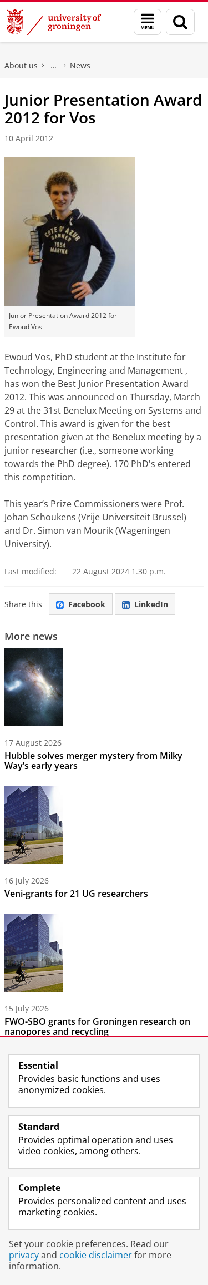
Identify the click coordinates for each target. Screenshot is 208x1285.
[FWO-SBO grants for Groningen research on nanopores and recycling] (33, 953)
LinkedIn (151, 604)
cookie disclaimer (95, 1255)
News (80, 65)
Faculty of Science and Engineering (53, 65)
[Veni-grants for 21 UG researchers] (33, 825)
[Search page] (180, 22)
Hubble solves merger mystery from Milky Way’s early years (93, 761)
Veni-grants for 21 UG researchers (76, 894)
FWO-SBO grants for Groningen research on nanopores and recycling (97, 1026)
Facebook (86, 604)
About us (21, 65)
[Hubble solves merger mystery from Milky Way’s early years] (33, 687)
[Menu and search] (147, 22)
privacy (24, 1255)
